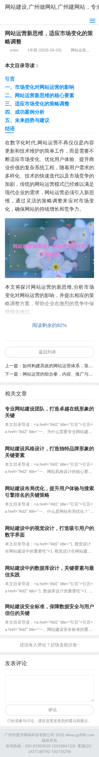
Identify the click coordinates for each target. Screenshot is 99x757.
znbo (14, 50)
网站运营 (78, 50)
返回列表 (47, 352)
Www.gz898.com (80, 735)
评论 (52, 709)
